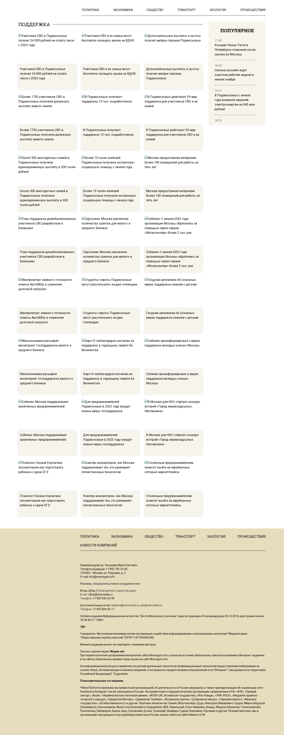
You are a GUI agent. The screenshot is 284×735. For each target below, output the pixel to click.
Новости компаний (98, 545)
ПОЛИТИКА (89, 536)
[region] (235, 80)
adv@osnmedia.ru (151, 605)
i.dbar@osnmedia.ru (100, 594)
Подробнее (121, 673)
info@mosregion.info (102, 576)
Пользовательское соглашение (101, 680)
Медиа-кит (117, 651)
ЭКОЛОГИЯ (216, 536)
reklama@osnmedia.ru (125, 605)
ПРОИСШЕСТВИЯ (251, 536)
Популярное (237, 30)
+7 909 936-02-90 (103, 598)
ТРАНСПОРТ (185, 536)
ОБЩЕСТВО (154, 536)
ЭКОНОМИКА (122, 536)
